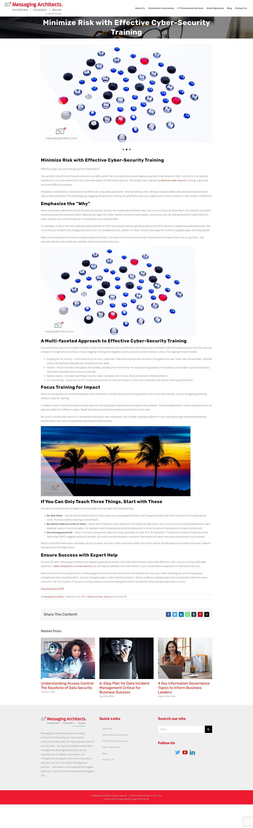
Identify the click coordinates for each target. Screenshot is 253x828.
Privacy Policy (110, 799)
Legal (134, 799)
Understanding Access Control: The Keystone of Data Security (67, 685)
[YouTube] (185, 752)
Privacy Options (124, 799)
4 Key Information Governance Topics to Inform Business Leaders (184, 687)
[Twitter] (177, 752)
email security (84, 566)
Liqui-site (157, 795)
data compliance (63, 566)
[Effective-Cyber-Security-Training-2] (126, 93)
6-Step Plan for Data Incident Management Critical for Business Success (124, 687)
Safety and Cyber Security (99, 597)
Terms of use (143, 799)
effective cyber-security (174, 180)
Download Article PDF (52, 588)
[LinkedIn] (192, 752)
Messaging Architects (54, 597)
